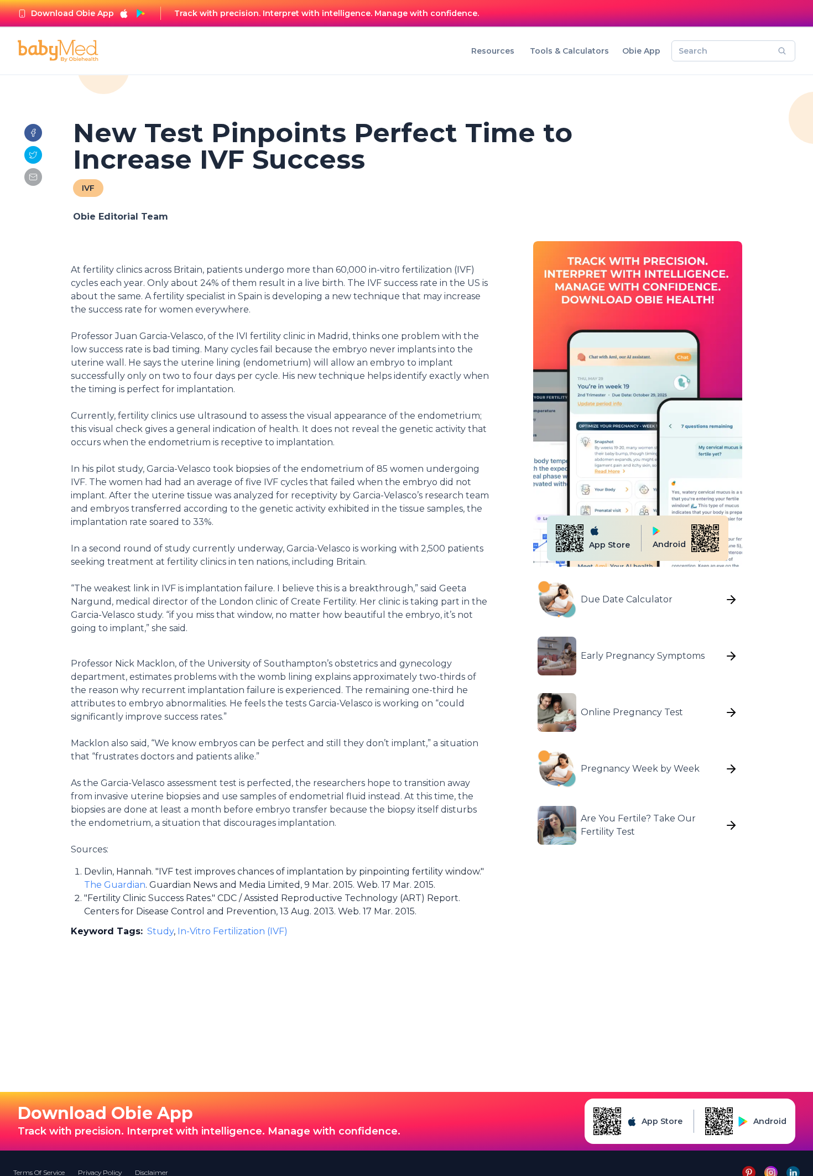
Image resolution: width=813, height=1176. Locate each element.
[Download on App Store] (123, 13)
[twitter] (33, 154)
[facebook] (33, 132)
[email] (33, 177)
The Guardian (114, 885)
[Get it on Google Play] (140, 13)
